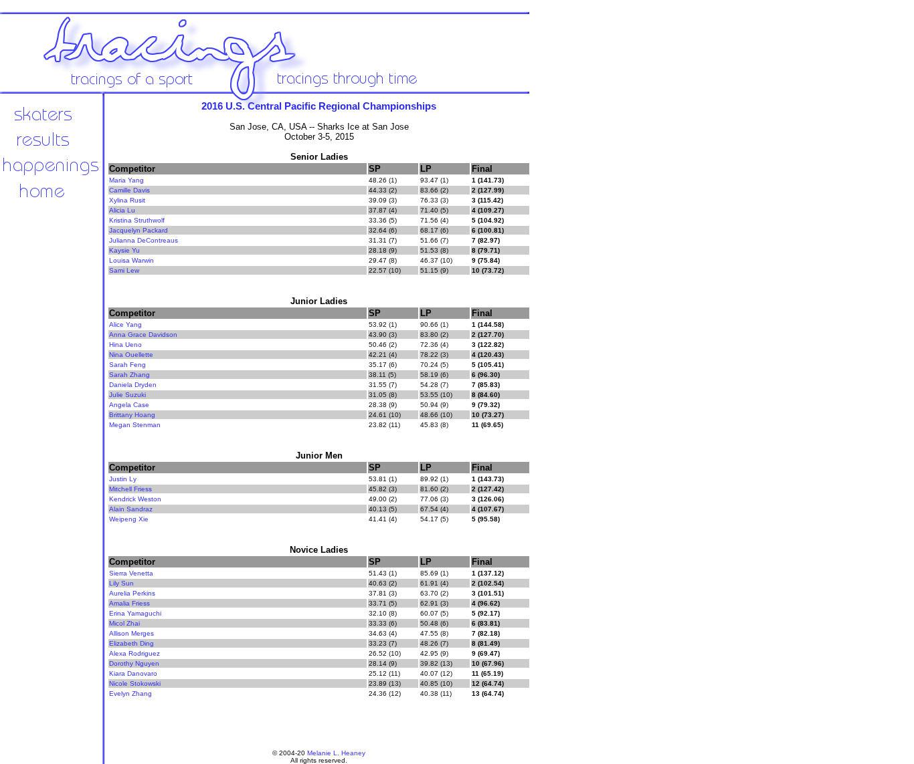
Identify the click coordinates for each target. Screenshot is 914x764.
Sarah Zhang (129, 374)
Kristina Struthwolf (137, 220)
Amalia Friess (129, 603)
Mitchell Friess (130, 489)
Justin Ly (122, 479)
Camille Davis (129, 190)
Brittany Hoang (132, 414)
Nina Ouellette (131, 354)
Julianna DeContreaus (143, 240)
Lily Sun (121, 583)
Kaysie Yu (124, 250)
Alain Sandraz (131, 509)
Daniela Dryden (133, 384)
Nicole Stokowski (135, 683)
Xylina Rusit (127, 200)
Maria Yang (126, 180)
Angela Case (129, 404)
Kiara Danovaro (133, 673)
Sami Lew (124, 270)
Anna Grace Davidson (143, 334)
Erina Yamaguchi (135, 613)
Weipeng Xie (129, 519)
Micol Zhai (124, 623)
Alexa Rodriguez (134, 653)
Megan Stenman (135, 424)
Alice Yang (125, 324)
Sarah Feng (127, 364)
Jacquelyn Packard (138, 230)
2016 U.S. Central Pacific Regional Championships (318, 106)
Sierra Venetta (131, 573)
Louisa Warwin (131, 260)
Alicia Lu (122, 210)
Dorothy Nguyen (134, 663)
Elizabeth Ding (131, 643)
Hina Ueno (125, 344)
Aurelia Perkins (132, 593)
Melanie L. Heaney (336, 753)
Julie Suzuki (127, 394)
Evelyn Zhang (130, 693)
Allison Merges (131, 633)
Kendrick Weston (135, 499)
